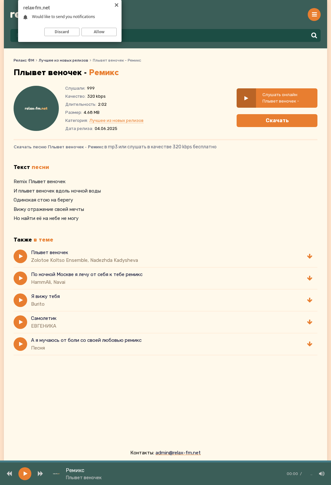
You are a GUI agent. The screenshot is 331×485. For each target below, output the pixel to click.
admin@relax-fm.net (178, 453)
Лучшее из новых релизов (63, 60)
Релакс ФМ (24, 60)
